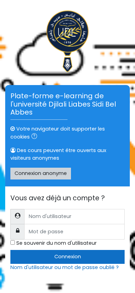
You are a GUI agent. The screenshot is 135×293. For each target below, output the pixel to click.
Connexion (67, 256)
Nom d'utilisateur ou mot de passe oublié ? (64, 267)
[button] (35, 137)
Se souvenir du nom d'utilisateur (56, 243)
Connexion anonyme (41, 173)
